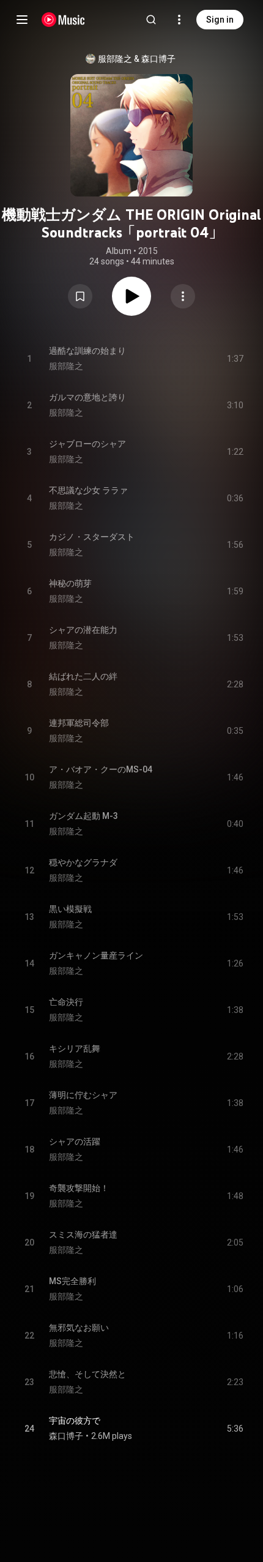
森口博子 (158, 59)
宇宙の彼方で (74, 1421)
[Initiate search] (151, 19)
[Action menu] (183, 296)
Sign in (220, 19)
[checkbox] (235, 1428)
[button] (80, 296)
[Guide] (22, 19)
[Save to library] (80, 296)
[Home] (63, 19)
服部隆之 (115, 59)
